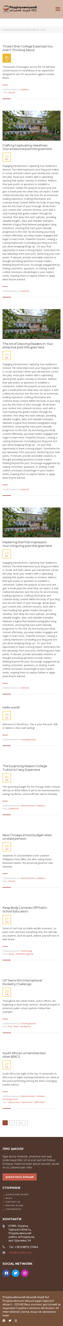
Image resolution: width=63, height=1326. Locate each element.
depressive (14, 1102)
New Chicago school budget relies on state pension (27, 837)
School (11, 881)
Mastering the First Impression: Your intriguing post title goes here (27, 544)
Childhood (13, 808)
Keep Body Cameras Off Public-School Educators (25, 909)
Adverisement (27, 805)
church (11, 92)
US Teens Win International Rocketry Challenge (22, 982)
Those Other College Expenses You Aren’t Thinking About (28, 48)
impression (27, 1102)
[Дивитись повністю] (31, 126)
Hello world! (11, 707)
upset (11, 953)
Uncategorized (27, 739)
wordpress (25, 1026)
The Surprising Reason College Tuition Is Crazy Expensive (25, 768)
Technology (26, 950)
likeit (16, 1026)
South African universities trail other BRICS (24, 1055)
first (10, 1026)
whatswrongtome (24, 953)
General (24, 290)
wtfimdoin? (39, 1102)
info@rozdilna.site (20, 1252)
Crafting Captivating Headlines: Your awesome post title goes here (27, 147)
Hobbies (24, 89)
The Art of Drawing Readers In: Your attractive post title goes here (28, 345)
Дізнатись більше (19, 1177)
